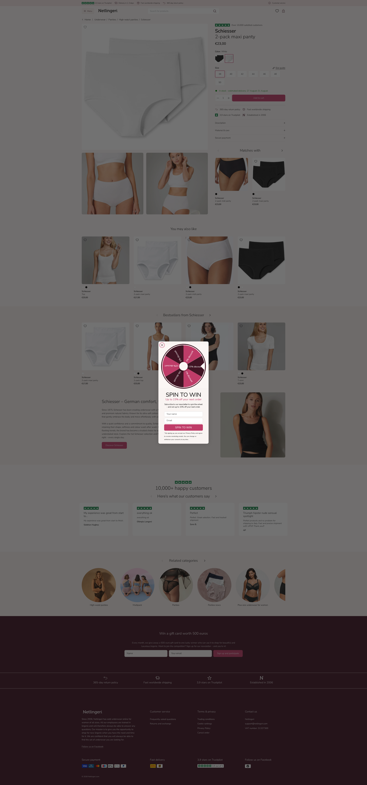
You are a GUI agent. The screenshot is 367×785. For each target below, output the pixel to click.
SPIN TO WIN (183, 427)
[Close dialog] (162, 345)
